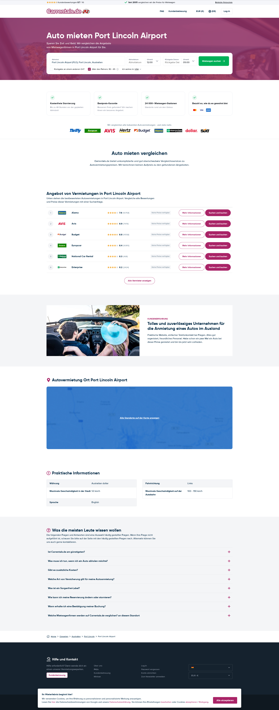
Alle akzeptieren (225, 700)
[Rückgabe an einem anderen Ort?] (51, 69)
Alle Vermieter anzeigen (139, 280)
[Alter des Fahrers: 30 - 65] (89, 69)
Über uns (98, 665)
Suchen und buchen (218, 212)
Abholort (55, 59)
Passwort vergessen (150, 669)
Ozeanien (64, 636)
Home (53, 636)
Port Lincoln (89, 636)
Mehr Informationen (191, 212)
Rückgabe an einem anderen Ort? (69, 69)
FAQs (96, 669)
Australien (76, 636)
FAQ (162, 11)
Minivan (97, 676)
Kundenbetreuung (178, 11)
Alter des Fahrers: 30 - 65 (103, 69)
